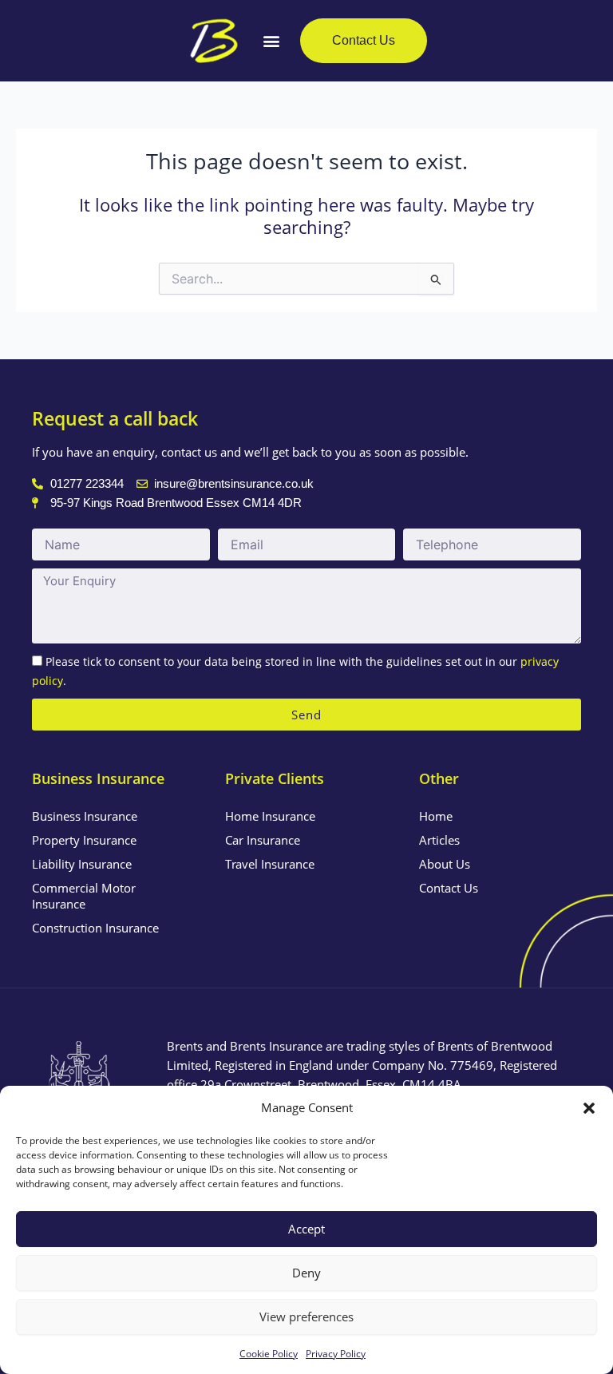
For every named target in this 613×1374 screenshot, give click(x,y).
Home (436, 816)
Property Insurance (84, 840)
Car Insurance (262, 840)
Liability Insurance (82, 864)
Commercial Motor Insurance (84, 896)
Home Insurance (270, 816)
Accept (306, 1229)
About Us (444, 864)
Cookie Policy (268, 1353)
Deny (306, 1273)
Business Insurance (84, 816)
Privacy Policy (336, 1353)
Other (439, 778)
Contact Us (448, 888)
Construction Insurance (95, 928)
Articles (439, 840)
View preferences (306, 1317)
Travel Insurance (269, 864)
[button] (589, 1108)
